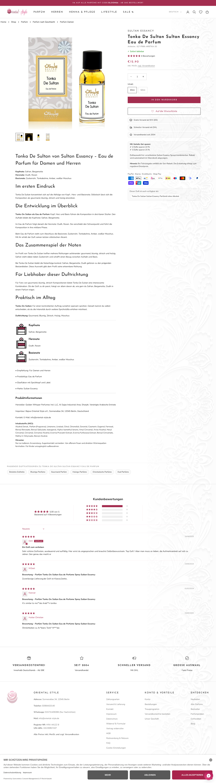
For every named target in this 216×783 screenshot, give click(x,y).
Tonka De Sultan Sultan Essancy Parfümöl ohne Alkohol (155, 196)
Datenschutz (112, 718)
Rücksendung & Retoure (117, 738)
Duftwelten (196, 718)
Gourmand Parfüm (59, 472)
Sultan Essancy (141, 31)
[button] (134, 55)
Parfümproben (197, 714)
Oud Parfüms (123, 472)
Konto (147, 699)
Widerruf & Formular (115, 723)
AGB (108, 733)
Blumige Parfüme (37, 472)
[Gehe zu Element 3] (38, 137)
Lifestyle (109, 12)
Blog (193, 723)
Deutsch (174, 12)
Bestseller (195, 709)
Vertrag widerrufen (115, 728)
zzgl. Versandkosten (146, 65)
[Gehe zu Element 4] (48, 137)
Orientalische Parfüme (102, 472)
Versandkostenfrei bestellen (157, 714)
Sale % (128, 12)
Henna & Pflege (82, 12)
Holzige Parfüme (80, 472)
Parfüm (39, 12)
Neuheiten (195, 699)
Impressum (111, 714)
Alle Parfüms (197, 704)
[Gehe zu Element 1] (19, 137)
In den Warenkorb (164, 100)
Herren (57, 12)
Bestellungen (151, 704)
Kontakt (109, 709)
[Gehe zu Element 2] (29, 137)
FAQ (108, 743)
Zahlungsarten (112, 699)
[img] (28, 536)
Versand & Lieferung (115, 704)
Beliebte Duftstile (17, 472)
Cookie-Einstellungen (116, 747)
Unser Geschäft (152, 718)
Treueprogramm (152, 709)
